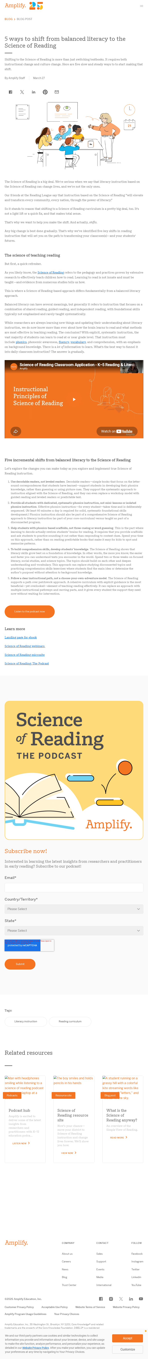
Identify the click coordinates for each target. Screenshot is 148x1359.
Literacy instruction (25, 1021)
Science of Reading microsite (25, 655)
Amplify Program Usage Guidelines (25, 1314)
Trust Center (69, 1285)
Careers (66, 1261)
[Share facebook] (10, 92)
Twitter (135, 1269)
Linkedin (136, 1277)
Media (99, 1277)
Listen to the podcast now (29, 611)
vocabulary (78, 342)
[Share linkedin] (33, 92)
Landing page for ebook (21, 637)
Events (100, 1269)
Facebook (137, 1253)
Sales (99, 1253)
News (65, 1269)
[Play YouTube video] (74, 399)
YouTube (136, 1285)
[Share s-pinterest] (45, 92)
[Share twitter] (22, 92)
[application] (74, 1344)
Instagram (137, 1261)
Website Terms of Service (90, 1307)
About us (67, 1253)
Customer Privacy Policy (19, 1307)
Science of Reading (51, 272)
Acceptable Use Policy (54, 1307)
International (103, 1285)
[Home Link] (24, 6)
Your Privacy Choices (66, 1314)
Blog (9, 19)
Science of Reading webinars (25, 646)
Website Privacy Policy (126, 1307)
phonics (21, 342)
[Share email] (56, 92)
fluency (64, 342)
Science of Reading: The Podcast (27, 663)
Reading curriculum (70, 1021)
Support (101, 1261)
